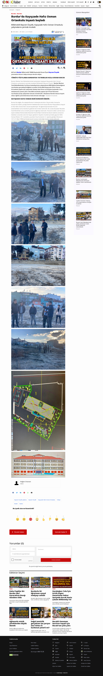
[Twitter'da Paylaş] (17, 68)
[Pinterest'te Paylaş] (24, 68)
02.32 (22, 31)
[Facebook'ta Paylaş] (13, 68)
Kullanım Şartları (35, 648)
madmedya (59, 673)
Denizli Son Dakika (85, 666)
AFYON (43, 2)
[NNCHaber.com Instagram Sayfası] (88, 2)
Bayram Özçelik (32, 500)
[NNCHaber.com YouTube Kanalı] (93, 2)
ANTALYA (37, 2)
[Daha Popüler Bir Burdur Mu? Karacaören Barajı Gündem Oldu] (19, 582)
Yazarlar (57, 657)
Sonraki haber (60, 532)
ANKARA (55, 2)
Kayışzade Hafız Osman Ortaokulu (46, 500)
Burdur (13, 13)
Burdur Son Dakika (71, 663)
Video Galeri (87, 657)
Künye (10, 642)
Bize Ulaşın (33, 642)
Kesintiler (77, 6)
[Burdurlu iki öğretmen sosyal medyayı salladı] (41, 582)
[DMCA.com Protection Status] (14, 655)
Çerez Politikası (13, 648)
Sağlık (57, 6)
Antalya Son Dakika (85, 663)
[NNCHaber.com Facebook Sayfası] (85, 2)
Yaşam (87, 6)
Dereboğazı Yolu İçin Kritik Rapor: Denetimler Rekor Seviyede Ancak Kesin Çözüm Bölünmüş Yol (62, 595)
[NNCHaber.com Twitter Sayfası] (90, 2)
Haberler (65, 673)
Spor (25, 6)
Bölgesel (6, 6)
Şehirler (54, 663)
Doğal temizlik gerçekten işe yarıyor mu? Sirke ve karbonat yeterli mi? (40, 624)
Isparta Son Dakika (71, 666)
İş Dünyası (34, 6)
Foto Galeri (72, 657)
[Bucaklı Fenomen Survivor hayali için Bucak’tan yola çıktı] (62, 612)
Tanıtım (40, 6)
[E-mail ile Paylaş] (31, 68)
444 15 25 (40, 652)
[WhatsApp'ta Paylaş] (28, 68)
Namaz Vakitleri (73, 660)
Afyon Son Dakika (56, 666)
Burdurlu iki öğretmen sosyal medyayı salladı (38, 593)
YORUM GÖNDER (56, 560)
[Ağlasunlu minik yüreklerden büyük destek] (19, 612)
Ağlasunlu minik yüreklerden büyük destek (18, 623)
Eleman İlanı (52, 6)
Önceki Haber (19, 532)
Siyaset (83, 6)
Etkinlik (29, 6)
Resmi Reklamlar (69, 6)
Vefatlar (46, 6)
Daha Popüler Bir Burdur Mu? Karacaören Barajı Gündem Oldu (17, 594)
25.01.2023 (15, 31)
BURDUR (30, 2)
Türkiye (58, 500)
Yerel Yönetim (13, 6)
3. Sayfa (20, 6)
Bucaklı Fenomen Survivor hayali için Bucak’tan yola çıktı (61, 623)
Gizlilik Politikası (34, 645)
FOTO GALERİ (80, 2)
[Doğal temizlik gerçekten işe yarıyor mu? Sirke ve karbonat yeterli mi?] (41, 612)
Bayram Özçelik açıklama (20, 500)
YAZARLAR (63, 2)
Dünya (62, 6)
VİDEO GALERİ (71, 2)
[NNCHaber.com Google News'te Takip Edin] (57, 32)
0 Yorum (30, 31)
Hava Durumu (87, 660)
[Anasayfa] (3, 5)
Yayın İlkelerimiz (13, 645)
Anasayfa (11, 10)
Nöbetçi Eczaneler (59, 660)
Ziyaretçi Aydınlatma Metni (15, 651)
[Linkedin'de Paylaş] (20, 68)
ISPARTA (49, 2)
